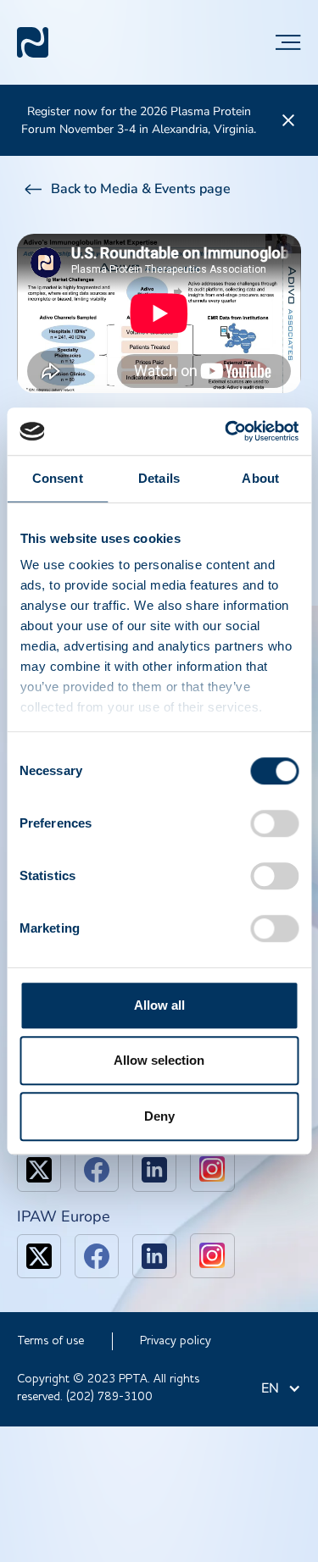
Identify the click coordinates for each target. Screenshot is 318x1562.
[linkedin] (154, 1170)
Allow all (159, 1005)
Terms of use (50, 1341)
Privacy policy (175, 1341)
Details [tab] (159, 478)
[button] (288, 42)
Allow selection (159, 1060)
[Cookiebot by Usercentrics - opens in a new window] (226, 431)
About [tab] (260, 478)
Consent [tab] (57, 478)
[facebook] (97, 1170)
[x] (39, 1170)
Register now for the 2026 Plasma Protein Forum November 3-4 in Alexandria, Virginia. (138, 120)
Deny (159, 1116)
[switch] (274, 823)
